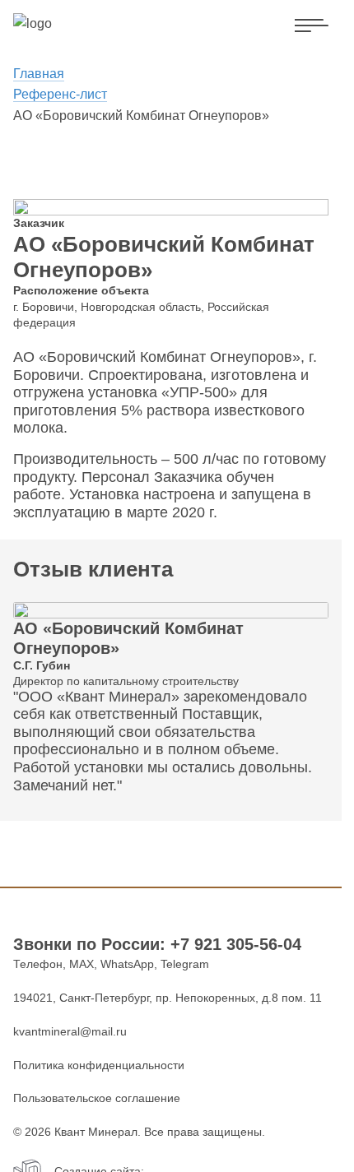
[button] (311, 26)
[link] (63, 24)
